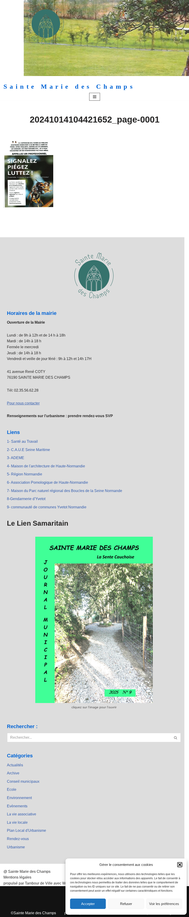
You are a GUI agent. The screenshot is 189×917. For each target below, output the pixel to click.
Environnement (19, 798)
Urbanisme (16, 847)
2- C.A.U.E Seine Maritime (28, 450)
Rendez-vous (18, 839)
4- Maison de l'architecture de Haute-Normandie (46, 466)
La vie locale (17, 822)
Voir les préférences (164, 904)
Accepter (88, 904)
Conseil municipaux (23, 781)
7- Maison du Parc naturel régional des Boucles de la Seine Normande (64, 491)
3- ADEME (15, 458)
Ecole (11, 789)
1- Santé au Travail (22, 441)
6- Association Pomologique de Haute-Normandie (47, 482)
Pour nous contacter (23, 403)
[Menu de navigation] (94, 97)
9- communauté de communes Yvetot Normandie (46, 507)
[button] (179, 864)
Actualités (15, 765)
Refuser (126, 904)
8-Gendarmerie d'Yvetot (26, 499)
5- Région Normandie (24, 474)
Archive (13, 773)
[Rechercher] (176, 737)
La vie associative (21, 814)
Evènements (17, 806)
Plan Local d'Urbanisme (26, 830)
